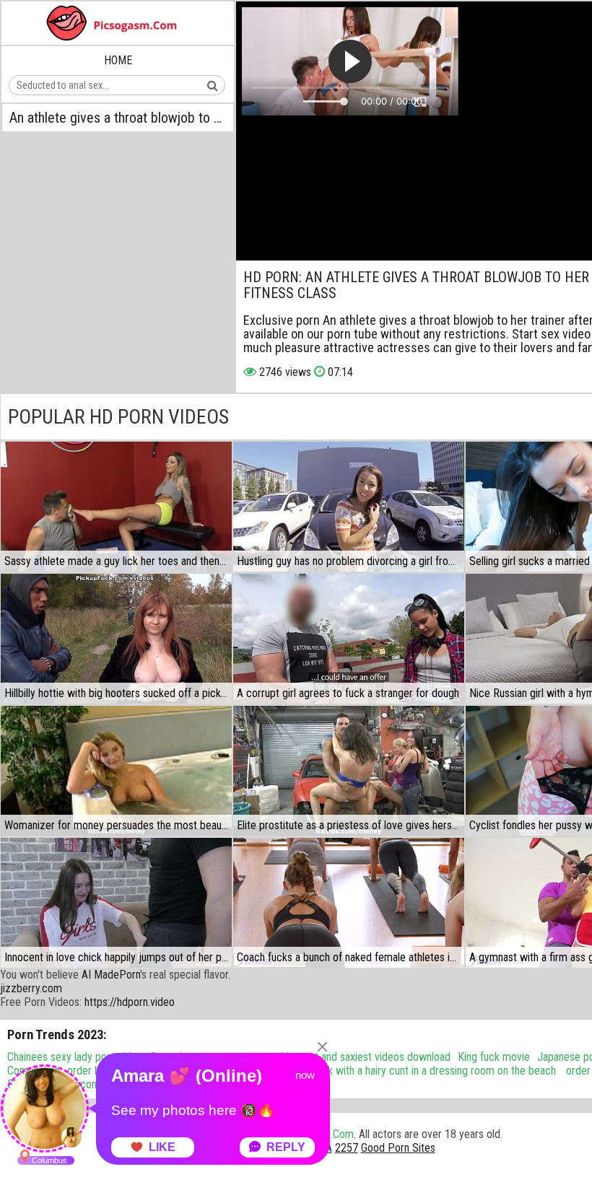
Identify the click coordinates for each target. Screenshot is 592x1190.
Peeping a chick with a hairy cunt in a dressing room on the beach (408, 1070)
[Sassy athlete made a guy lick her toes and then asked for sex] (116, 507)
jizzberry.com (31, 988)
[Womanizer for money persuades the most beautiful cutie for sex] (116, 771)
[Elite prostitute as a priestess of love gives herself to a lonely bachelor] (348, 771)
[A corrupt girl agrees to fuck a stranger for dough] (348, 639)
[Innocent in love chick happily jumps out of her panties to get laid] (116, 903)
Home (118, 60)
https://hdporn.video (129, 1002)
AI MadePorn (111, 974)
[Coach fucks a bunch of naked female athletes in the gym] (348, 903)
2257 (346, 1148)
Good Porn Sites (398, 1148)
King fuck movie (494, 1057)
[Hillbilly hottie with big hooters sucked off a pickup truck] (116, 639)
